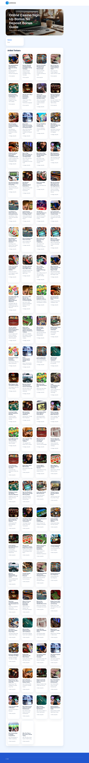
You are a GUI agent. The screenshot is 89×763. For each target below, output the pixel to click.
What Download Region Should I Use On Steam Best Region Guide (55, 268)
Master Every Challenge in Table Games (55, 630)
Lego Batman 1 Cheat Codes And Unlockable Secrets (13, 213)
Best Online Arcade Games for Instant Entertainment (27, 707)
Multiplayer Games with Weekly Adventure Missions (13, 493)
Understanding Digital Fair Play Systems (54, 520)
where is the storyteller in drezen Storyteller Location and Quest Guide (41, 96)
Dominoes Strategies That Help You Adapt (13, 655)
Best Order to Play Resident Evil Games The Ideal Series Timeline (41, 155)
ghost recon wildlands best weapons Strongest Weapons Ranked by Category (27, 330)
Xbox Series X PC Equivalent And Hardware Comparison (41, 240)
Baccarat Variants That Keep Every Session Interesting (27, 385)
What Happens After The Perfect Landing (13, 385)
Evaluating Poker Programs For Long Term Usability (13, 96)
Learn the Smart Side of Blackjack (13, 707)
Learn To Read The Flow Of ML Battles (41, 358)
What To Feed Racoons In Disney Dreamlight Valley (55, 239)
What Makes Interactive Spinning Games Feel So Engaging (55, 125)
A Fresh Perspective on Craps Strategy (55, 546)
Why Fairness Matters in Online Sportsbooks (41, 707)
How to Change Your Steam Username (27, 239)
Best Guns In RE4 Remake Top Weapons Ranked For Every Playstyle (27, 298)
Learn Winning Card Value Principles (13, 439)
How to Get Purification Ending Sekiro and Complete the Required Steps (27, 125)
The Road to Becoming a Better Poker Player (13, 630)
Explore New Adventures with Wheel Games (26, 655)
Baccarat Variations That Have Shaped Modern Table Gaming (55, 96)
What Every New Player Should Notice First (42, 385)
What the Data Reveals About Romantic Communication (40, 329)
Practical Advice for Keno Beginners (55, 574)
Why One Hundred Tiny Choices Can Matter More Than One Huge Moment (55, 184)
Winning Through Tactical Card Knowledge (41, 440)
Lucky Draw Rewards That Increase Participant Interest (42, 574)
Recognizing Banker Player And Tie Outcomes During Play (13, 67)
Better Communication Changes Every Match (26, 359)
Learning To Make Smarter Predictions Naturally (13, 413)
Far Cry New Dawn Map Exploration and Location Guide (55, 213)
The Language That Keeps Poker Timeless (27, 440)
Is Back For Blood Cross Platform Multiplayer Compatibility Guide (13, 155)
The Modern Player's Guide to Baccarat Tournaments (27, 520)
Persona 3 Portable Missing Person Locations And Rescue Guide (41, 67)
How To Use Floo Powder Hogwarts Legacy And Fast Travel (55, 67)
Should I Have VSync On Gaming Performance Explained (27, 96)
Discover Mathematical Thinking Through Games (13, 575)
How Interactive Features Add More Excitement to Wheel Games (13, 125)
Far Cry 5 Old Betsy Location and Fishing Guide (41, 125)
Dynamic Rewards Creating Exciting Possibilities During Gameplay (27, 67)
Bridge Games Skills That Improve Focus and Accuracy (55, 602)
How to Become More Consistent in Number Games (27, 681)
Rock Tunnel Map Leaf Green (41, 183)
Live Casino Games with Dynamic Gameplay (41, 655)
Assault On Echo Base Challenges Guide (55, 298)
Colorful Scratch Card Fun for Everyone (26, 574)
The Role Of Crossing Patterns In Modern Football (41, 213)
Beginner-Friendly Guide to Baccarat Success (41, 681)
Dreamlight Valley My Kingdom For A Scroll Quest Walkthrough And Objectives (13, 299)
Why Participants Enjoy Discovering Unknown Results (55, 154)
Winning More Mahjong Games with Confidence (26, 630)
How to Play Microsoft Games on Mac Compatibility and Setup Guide (27, 155)
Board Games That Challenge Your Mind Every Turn (13, 681)
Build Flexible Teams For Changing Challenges (55, 328)
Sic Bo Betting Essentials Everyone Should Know (13, 547)
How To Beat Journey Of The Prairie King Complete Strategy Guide (41, 269)
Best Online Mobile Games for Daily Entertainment (55, 681)
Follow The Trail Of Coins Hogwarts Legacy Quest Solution (13, 268)
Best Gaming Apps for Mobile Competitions (13, 734)
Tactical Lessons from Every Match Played (55, 493)
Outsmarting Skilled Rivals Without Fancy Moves (41, 413)
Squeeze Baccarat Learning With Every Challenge (55, 440)
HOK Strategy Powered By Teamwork (54, 359)
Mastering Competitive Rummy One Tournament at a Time (14, 603)
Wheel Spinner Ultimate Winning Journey (55, 466)
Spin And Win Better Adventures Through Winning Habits (27, 493)
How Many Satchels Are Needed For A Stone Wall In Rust (27, 267)
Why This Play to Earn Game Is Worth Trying (27, 734)
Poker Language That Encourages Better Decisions (55, 413)
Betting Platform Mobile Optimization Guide (55, 707)
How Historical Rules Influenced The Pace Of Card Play (13, 183)
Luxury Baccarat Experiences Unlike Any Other (13, 466)
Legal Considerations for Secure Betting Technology (55, 386)
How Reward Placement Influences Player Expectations (27, 184)
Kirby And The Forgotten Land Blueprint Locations (41, 298)
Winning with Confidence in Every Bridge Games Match (27, 547)
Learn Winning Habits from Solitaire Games (41, 630)
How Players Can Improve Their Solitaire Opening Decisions (13, 240)
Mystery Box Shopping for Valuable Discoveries (42, 602)
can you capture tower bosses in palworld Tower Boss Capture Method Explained (14, 330)
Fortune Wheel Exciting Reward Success (40, 466)
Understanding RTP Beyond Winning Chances (13, 520)
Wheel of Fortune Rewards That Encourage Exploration (27, 603)
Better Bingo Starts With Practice (27, 466)
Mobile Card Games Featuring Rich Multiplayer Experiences (41, 547)
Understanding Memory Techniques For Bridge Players (27, 213)
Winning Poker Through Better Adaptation (26, 413)
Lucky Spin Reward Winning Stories (41, 493)
